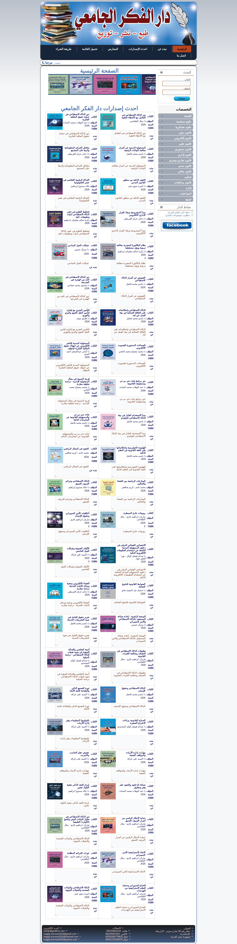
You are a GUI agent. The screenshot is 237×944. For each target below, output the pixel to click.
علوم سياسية (183, 121)
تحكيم (188, 176)
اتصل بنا (181, 55)
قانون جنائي (184, 171)
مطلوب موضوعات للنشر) (178, 215)
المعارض (113, 48)
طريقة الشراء (63, 48)
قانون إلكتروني (182, 138)
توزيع (188, 199)
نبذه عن (162, 48)
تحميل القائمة (89, 48)
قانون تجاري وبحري (180, 160)
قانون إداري (184, 154)
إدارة (188, 188)
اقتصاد (187, 115)
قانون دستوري (183, 149)
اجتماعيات (185, 193)
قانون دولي (185, 132)
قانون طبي (185, 143)
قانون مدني (184, 165)
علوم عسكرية (183, 127)
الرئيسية (182, 48)
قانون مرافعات (182, 182)
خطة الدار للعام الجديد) (179, 212)
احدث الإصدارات (138, 48)
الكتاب (187, 79)
